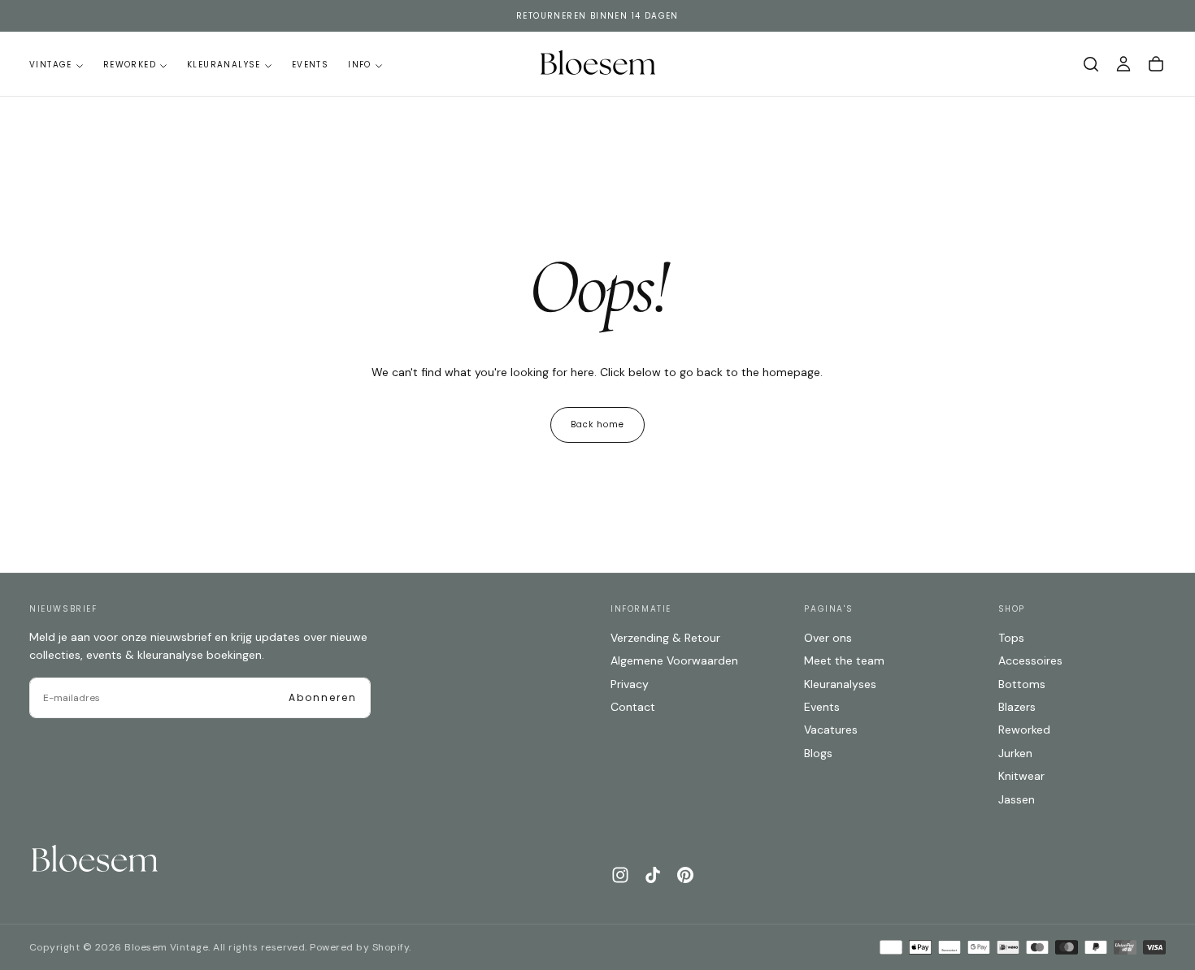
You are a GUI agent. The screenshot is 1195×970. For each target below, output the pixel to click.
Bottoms (1021, 684)
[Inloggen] (1123, 64)
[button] (1091, 64)
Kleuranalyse (224, 64)
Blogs (818, 753)
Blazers (1017, 706)
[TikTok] (653, 875)
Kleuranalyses (840, 684)
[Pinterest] (685, 875)
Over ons (828, 637)
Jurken (1015, 753)
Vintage (50, 64)
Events (310, 64)
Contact (633, 706)
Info (360, 64)
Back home (597, 424)
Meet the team (844, 660)
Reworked (129, 64)
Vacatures (831, 729)
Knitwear (1021, 776)
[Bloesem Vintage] (94, 860)
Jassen (1016, 799)
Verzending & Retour (665, 637)
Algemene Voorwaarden (674, 660)
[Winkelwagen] (1156, 64)
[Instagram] (620, 875)
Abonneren (323, 697)
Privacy (630, 684)
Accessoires (1030, 660)
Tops (1011, 637)
